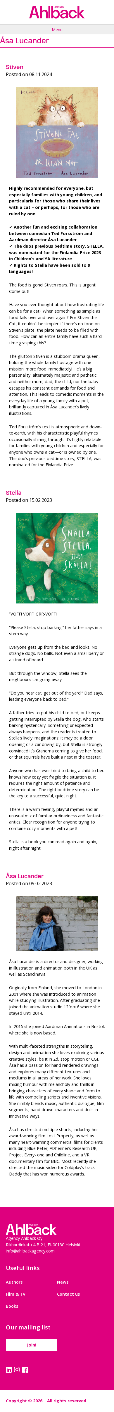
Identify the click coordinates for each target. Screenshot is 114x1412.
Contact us (68, 1294)
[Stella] (57, 558)
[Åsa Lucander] (57, 923)
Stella (13, 492)
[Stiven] (57, 132)
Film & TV (15, 1294)
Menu (57, 29)
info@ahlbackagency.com (30, 1251)
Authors (14, 1282)
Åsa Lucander (25, 876)
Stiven (14, 67)
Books (12, 1306)
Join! (31, 1345)
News (62, 1282)
